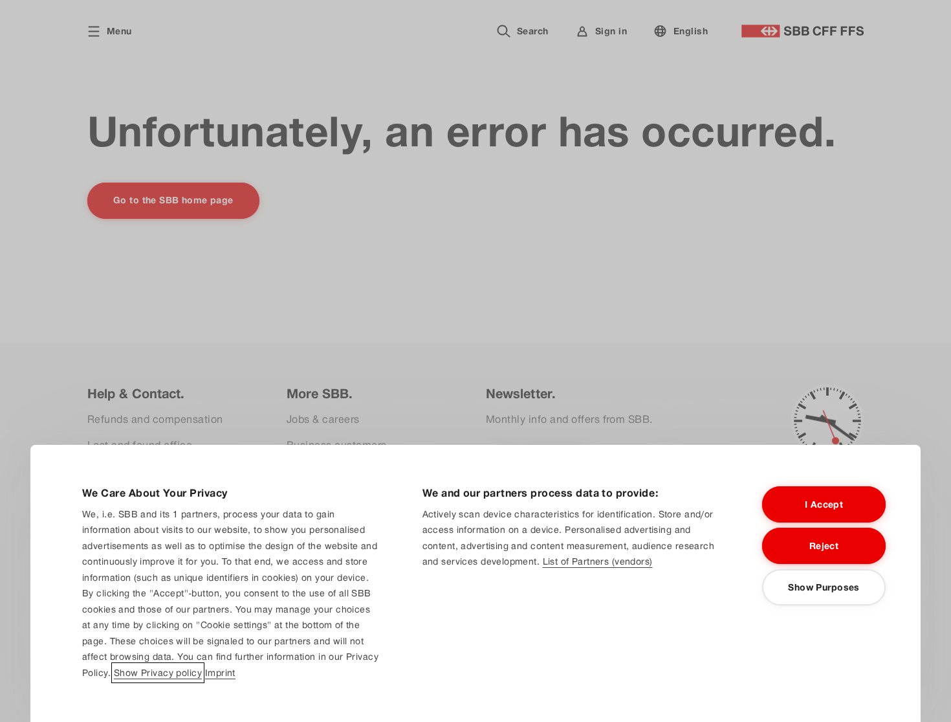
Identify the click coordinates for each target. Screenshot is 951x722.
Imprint (220, 673)
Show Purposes (823, 587)
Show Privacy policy (158, 673)
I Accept (824, 504)
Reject (824, 546)
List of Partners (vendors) (598, 561)
